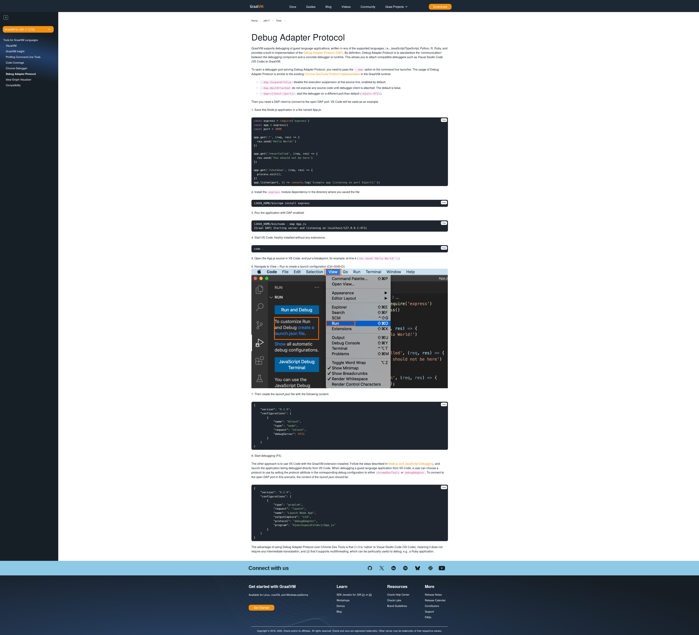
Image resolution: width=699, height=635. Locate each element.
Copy (444, 120)
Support (429, 611)
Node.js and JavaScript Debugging (410, 463)
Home (254, 20)
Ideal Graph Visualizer (18, 79)
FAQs (428, 617)
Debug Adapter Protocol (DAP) (323, 52)
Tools (279, 20)
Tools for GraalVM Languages (20, 40)
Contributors (432, 606)
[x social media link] (382, 568)
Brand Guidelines (397, 606)
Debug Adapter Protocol (21, 74)
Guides (310, 7)
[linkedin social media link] (393, 568)
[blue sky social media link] (417, 568)
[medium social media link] (405, 568)
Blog (328, 7)
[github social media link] (370, 568)
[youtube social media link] (442, 568)
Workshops (343, 600)
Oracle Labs (394, 600)
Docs (292, 7)
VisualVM (11, 45)
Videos (346, 7)
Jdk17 (266, 20)
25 (370, 594)
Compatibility (13, 85)
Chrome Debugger (16, 68)
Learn (342, 586)
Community (368, 7)
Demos (341, 606)
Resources (397, 586)
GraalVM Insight (15, 51)
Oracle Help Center (398, 594)
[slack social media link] (430, 568)
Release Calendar (435, 600)
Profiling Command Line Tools (23, 57)
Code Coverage (15, 62)
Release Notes (433, 594)
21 (363, 594)
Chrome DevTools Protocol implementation (332, 74)
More (429, 586)
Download (440, 7)
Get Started (261, 607)
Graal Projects (394, 7)
